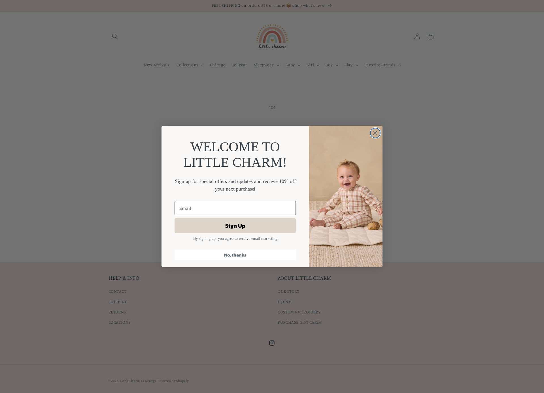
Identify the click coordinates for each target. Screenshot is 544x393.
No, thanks (235, 254)
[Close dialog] (375, 133)
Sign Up (235, 225)
